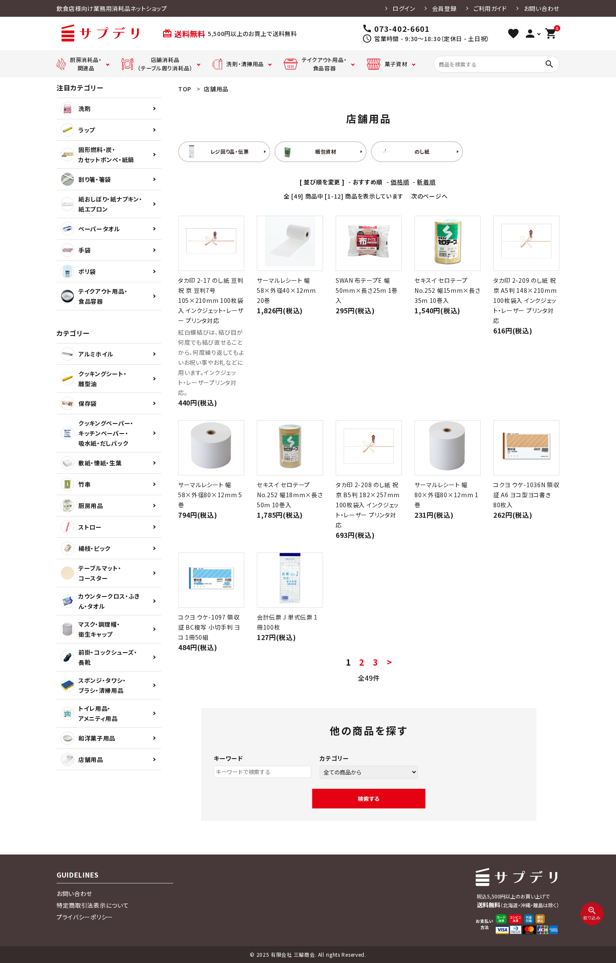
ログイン (404, 8)
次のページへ (429, 196)
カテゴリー (334, 758)
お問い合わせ (541, 8)
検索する (369, 799)
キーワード (228, 758)
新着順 (426, 182)
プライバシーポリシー (85, 917)
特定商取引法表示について (93, 905)
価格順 (400, 182)
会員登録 (444, 8)
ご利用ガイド (490, 8)
